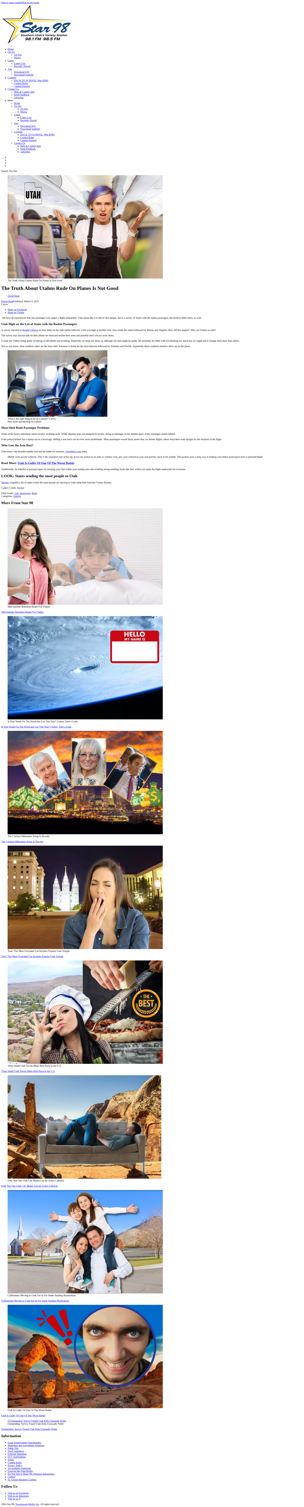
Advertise (19, 97)
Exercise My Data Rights (20, 1471)
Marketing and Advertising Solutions (26, 1445)
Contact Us (13, 89)
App (10, 69)
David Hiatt (7, 301)
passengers (25, 493)
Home (11, 49)
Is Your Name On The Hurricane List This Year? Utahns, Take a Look (36, 726)
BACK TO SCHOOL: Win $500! (31, 80)
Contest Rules (21, 83)
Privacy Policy (15, 1465)
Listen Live (19, 63)
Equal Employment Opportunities (24, 1442)
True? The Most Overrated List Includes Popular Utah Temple (32, 956)
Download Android (23, 74)
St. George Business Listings (22, 1479)
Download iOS (21, 72)
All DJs (18, 55)
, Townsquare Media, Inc (26, 1504)
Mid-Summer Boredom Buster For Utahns (22, 612)
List (16, 493)
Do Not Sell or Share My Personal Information (31, 1474)
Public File (13, 1448)
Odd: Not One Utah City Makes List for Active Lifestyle (29, 1186)
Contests (12, 77)
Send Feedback (21, 94)
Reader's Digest (30, 330)
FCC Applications (17, 1457)
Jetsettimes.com (73, 451)
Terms (11, 1459)
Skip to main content (11, 2)
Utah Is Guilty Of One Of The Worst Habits (46, 463)
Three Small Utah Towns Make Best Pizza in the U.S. (28, 1071)
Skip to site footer (30, 2)
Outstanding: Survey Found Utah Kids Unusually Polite (29, 1429)
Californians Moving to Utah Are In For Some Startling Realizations (35, 1300)
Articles (17, 496)
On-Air (11, 52)
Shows (17, 57)
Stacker (5, 482)
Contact (11, 1476)
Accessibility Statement (19, 1468)
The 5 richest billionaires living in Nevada (22, 841)
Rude (34, 493)
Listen (11, 60)
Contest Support (22, 86)
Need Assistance (16, 1451)
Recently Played (22, 66)
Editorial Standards (17, 1454)
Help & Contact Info (24, 92)
